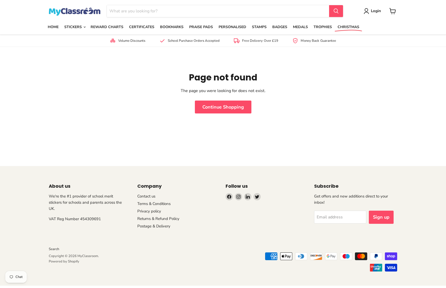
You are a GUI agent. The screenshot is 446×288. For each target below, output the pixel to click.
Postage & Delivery (153, 226)
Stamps (259, 26)
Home (53, 26)
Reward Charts (107, 26)
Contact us (146, 196)
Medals (300, 26)
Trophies (323, 26)
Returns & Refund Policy (158, 218)
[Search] (336, 11)
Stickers (73, 26)
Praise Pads (201, 26)
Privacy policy (149, 211)
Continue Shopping (223, 107)
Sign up (381, 217)
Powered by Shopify (64, 261)
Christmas (348, 26)
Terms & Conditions (154, 203)
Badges (279, 26)
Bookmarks (172, 26)
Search (54, 249)
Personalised (232, 26)
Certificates (141, 26)
